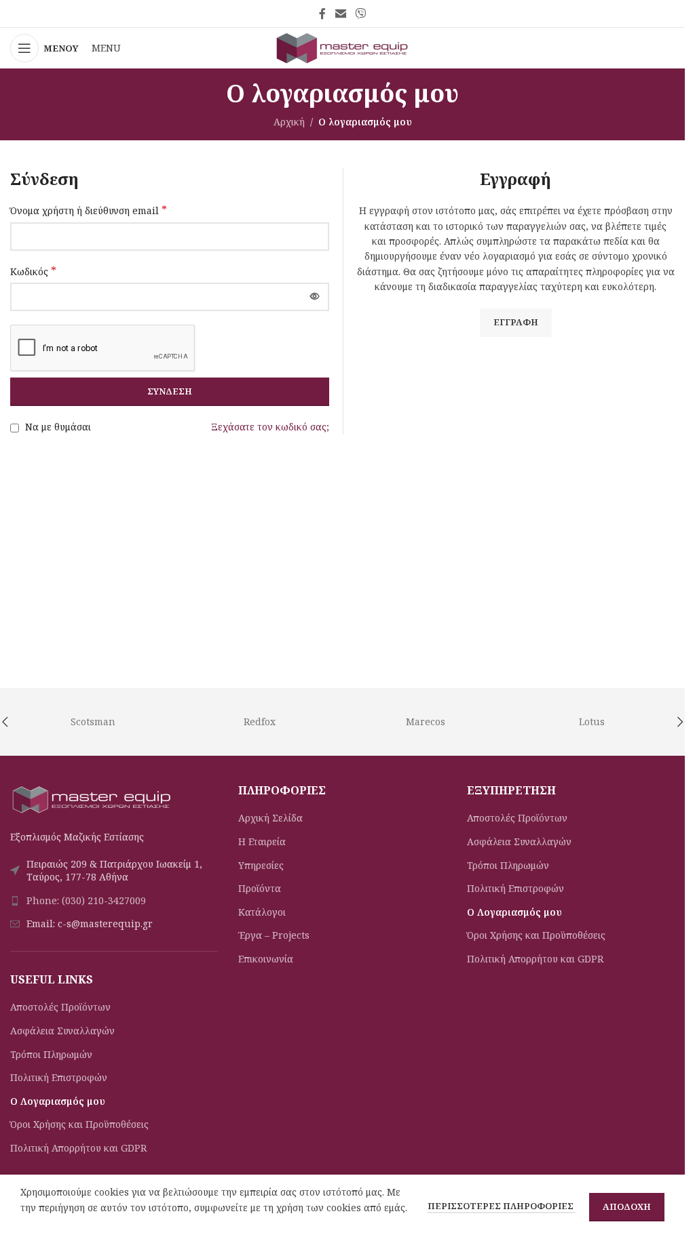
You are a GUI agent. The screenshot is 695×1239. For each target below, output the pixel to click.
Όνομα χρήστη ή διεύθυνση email (88, 210)
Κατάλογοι (262, 912)
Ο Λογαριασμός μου (57, 1101)
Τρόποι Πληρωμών (51, 1054)
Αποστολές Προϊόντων (60, 1006)
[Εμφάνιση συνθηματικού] (315, 297)
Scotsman (93, 721)
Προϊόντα (259, 888)
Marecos (425, 721)
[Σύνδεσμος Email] (340, 13)
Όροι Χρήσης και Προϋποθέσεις (79, 1124)
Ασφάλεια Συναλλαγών (62, 1030)
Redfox (260, 721)
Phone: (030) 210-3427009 (86, 900)
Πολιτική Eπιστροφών (58, 1077)
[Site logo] (343, 47)
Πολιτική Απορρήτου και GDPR (78, 1147)
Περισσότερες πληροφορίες (502, 1206)
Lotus (592, 721)
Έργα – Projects (273, 935)
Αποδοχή (627, 1206)
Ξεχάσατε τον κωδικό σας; (270, 426)
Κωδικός (33, 271)
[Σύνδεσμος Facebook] (322, 13)
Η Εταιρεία (262, 841)
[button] (680, 721)
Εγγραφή (515, 322)
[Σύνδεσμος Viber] (361, 13)
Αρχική (289, 121)
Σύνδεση (169, 391)
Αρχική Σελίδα (270, 817)
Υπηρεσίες (261, 865)
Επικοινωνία (265, 958)
